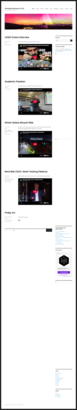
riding (9, 131)
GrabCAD (57, 376)
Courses (61, 8)
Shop (51, 8)
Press (71, 8)
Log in (57, 393)
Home (33, 8)
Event (6, 128)
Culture (6, 218)
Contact (37, 8)
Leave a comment (8, 44)
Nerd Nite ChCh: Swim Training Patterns (26, 171)
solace (12, 131)
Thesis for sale (58, 232)
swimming (8, 180)
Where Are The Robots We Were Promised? (62, 233)
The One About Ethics (59, 234)
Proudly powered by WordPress (18, 404)
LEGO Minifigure (59, 379)
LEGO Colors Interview (17, 37)
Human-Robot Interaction (60, 228)
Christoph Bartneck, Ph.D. (14, 8)
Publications (56, 8)
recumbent (6, 131)
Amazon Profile (58, 373)
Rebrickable (58, 380)
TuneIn (62, 51)
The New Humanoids (59, 239)
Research (6, 87)
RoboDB (57, 381)
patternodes (10, 220)
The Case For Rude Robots (60, 231)
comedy (6, 179)
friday (7, 220)
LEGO (6, 43)
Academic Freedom (15, 81)
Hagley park (9, 130)
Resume (66, 8)
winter (6, 132)
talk (11, 180)
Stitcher (59, 51)
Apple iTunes (67, 50)
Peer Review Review (59, 243)
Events (42, 8)
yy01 (19, 220)
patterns (12, 179)
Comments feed (58, 395)
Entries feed (58, 394)
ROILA (57, 382)
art (5, 220)
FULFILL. (57, 375)
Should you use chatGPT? (60, 244)
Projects (46, 8)
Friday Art (10, 212)
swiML (6, 180)
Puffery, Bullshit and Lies (60, 236)
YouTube (57, 385)
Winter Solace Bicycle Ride (19, 122)
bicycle (6, 130)
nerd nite (9, 179)
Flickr (57, 374)
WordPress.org (58, 396)
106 (14, 230)
